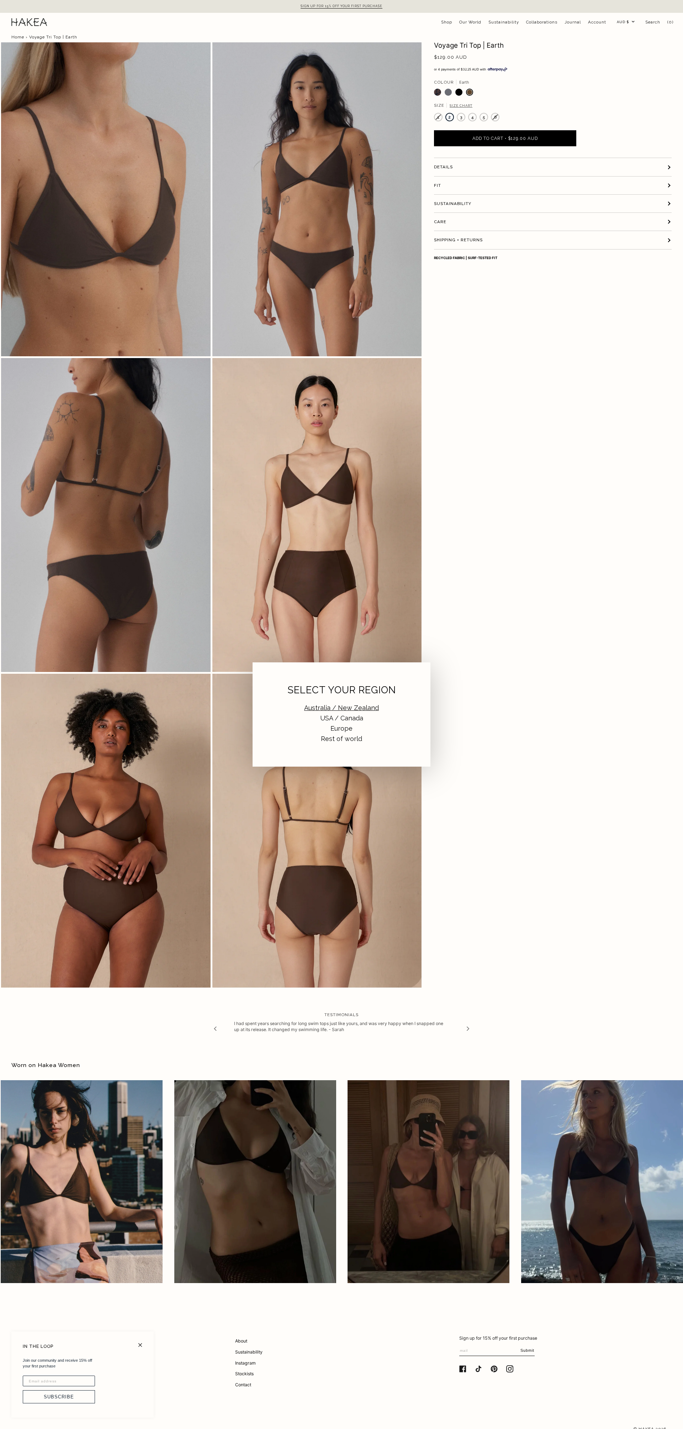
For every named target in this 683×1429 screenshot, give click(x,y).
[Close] (143, 1341)
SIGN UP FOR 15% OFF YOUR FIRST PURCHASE (341, 6)
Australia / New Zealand (341, 707)
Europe (341, 728)
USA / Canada (341, 718)
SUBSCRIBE (59, 1396)
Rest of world (341, 738)
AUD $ (623, 22)
